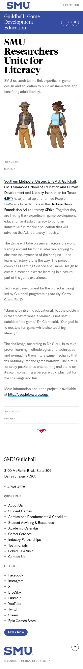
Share (8, 168)
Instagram (16, 580)
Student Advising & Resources (31, 522)
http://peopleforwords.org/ (28, 394)
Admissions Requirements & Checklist (37, 516)
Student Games (20, 511)
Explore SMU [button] (71, 5)
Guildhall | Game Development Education (22, 22)
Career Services (20, 534)
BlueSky (14, 592)
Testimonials (18, 545)
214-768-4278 (14, 487)
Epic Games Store (22, 620)
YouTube (14, 603)
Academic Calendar (23, 528)
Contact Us (17, 556)
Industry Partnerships (24, 539)
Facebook (15, 575)
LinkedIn (14, 598)
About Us (15, 505)
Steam (13, 615)
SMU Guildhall (20, 459)
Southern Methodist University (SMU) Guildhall (40, 181)
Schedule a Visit (20, 551)
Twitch (13, 609)
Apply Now (16, 632)
